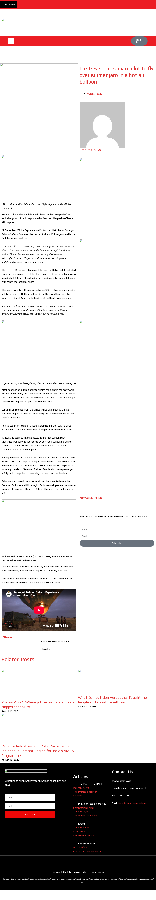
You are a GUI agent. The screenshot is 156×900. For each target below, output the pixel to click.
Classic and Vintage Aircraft (88, 851)
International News (83, 835)
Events (81, 823)
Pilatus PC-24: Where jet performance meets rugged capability (52, 2)
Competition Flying (83, 807)
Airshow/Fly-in (81, 827)
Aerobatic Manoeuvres (85, 815)
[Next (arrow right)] (16, 897)
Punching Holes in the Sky (92, 803)
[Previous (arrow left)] (5, 897)
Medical (77, 795)
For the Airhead (86, 843)
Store (128, 40)
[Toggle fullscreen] (16, 892)
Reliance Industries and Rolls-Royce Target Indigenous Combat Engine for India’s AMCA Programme (38, 751)
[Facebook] (154, 2)
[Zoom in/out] (5, 892)
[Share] (28, 892)
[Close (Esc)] (39, 892)
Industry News (81, 787)
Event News (79, 831)
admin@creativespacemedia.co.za (133, 803)
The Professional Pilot (90, 784)
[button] (11, 41)
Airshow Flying (81, 811)
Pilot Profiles (80, 847)
